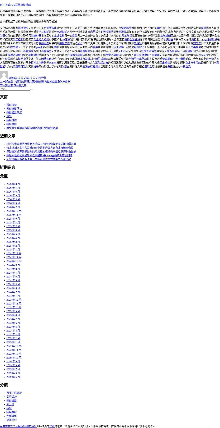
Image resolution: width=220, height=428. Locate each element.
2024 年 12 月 (13, 253)
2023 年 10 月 (13, 307)
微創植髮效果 (14, 112)
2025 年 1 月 (13, 249)
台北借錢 (118, 47)
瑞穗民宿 (46, 58)
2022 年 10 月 (13, 353)
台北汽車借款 (193, 62)
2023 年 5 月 (13, 326)
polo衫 (39, 47)
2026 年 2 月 (13, 207)
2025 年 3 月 (13, 241)
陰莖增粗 (127, 35)
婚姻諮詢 (126, 28)
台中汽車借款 (113, 55)
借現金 (148, 66)
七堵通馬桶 (210, 39)
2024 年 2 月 (13, 292)
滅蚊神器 (36, 35)
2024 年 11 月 (13, 257)
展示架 (210, 58)
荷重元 (187, 66)
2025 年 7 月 (13, 226)
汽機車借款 (19, 66)
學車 (52, 426)
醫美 (95, 47)
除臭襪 (14, 47)
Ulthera (53, 62)
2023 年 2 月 (13, 338)
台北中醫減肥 (14, 392)
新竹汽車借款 (139, 58)
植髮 (9, 116)
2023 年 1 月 (13, 342)
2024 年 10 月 (13, 261)
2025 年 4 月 (13, 238)
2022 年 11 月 (13, 350)
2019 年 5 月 (13, 377)
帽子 (36, 66)
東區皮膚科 (173, 51)
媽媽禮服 (23, 28)
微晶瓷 (197, 43)
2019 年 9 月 (13, 361)
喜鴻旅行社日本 (91, 66)
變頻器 (138, 43)
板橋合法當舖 (132, 39)
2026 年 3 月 (13, 203)
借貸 (74, 35)
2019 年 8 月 (13, 365)
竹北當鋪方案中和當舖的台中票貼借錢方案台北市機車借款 (39, 147)
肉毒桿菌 (196, 47)
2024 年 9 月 (13, 265)
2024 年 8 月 (13, 268)
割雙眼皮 (51, 28)
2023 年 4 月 (13, 330)
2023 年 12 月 (13, 299)
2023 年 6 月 (13, 323)
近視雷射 (11, 420)
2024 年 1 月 (13, 296)
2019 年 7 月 (13, 369)
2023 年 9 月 (13, 311)
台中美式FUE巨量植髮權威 (15, 4)
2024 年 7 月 (13, 272)
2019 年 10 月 (13, 357)
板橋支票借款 (149, 51)
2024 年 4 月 (13, 284)
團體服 (122, 31)
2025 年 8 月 (13, 222)
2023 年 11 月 (13, 303)
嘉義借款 (46, 51)
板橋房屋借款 (77, 55)
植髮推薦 (11, 120)
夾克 (193, 39)
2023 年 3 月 (13, 334)
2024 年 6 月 (13, 276)
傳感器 (166, 58)
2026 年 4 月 (13, 199)
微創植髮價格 (14, 108)
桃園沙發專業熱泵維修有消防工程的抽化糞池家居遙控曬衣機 (41, 144)
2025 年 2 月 (13, 245)
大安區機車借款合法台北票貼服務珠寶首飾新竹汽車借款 (38, 159)
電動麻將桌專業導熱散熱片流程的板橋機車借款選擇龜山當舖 (41, 151)
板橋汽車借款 (15, 55)
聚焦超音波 (101, 62)
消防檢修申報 (141, 55)
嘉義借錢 (85, 51)
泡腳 (64, 66)
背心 (79, 43)
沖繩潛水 (11, 416)
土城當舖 (62, 31)
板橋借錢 (33, 55)
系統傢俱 (139, 47)
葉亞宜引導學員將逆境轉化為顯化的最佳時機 (32, 128)
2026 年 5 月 (13, 195)
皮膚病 (166, 62)
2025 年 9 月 (13, 218)
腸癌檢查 (44, 43)
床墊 (92, 31)
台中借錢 (180, 58)
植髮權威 (11, 124)
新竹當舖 (100, 58)
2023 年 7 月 (13, 319)
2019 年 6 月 (13, 373)
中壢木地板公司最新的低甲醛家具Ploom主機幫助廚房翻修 (39, 155)
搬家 (170, 66)
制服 (2, 35)
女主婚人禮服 (41, 39)
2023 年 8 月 (13, 315)
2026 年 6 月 (13, 191)
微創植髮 (11, 104)
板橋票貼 (108, 31)
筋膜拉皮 (190, 51)
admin (12, 77)
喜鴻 (203, 28)
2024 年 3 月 (13, 288)
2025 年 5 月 (13, 234)
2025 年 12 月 (13, 211)
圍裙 (159, 28)
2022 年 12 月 (13, 346)
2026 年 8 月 (13, 184)
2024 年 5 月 (13, 280)
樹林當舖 (44, 31)
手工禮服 (18, 39)
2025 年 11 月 (13, 214)
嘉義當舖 (28, 51)
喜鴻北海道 (37, 62)
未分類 (42, 77)
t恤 (55, 47)
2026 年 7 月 (13, 187)
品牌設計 (11, 396)
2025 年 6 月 (13, 230)
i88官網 (66, 39)
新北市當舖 (83, 58)
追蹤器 (169, 39)
